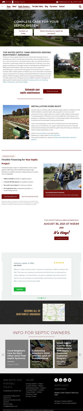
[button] (38, 298)
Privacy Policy (38, 410)
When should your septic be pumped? (51, 32)
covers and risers (54, 135)
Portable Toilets (37, 6)
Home (9, 6)
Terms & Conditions (29, 410)
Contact (62, 6)
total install (41, 133)
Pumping (30, 80)
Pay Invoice (53, 6)
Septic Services (23, 6)
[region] (41, 277)
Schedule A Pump (61, 238)
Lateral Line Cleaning (41, 80)
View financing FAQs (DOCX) (29, 196)
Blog (46, 6)
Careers (67, 392)
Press (62, 392)
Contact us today (23, 32)
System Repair (23, 82)
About (14, 6)
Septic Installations (9, 82)
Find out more (52, 91)
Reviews (57, 392)
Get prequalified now (10, 196)
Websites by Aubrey (48, 410)
